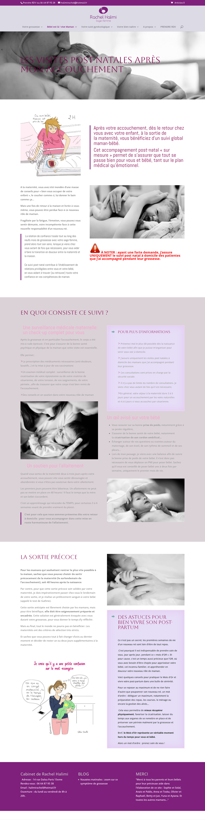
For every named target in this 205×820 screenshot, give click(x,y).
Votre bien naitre (126, 27)
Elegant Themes (41, 815)
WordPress (75, 815)
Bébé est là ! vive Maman (60, 27)
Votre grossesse (31, 27)
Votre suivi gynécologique (95, 27)
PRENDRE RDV (168, 27)
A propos (148, 27)
